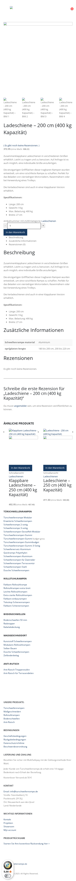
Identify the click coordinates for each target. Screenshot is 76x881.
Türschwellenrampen (14, 708)
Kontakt (7, 819)
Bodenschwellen (12, 718)
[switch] (8, 876)
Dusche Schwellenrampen (16, 570)
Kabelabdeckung (12, 627)
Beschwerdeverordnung (15, 746)
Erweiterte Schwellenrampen (18, 521)
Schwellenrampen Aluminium (18, 556)
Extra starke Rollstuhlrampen (18, 595)
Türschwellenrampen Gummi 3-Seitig (22, 545)
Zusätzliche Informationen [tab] (22, 240)
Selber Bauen (10, 648)
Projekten (8, 822)
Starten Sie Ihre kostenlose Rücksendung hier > (27, 843)
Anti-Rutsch (9, 722)
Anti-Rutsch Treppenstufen (17, 669)
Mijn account (10, 830)
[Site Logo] (32, 8)
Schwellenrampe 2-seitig (16, 524)
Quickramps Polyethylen (15, 552)
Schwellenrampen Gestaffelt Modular (22, 531)
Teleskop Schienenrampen (17, 602)
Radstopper (9, 623)
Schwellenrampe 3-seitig (16, 528)
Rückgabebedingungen (15, 739)
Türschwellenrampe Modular (18, 517)
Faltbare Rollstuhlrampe (15, 584)
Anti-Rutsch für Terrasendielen (19, 673)
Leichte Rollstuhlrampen (15, 591)
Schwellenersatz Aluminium (17, 549)
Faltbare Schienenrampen (16, 605)
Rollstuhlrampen (12, 715)
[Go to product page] (23, 447)
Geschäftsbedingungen (15, 736)
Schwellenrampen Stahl (15, 566)
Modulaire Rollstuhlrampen (17, 644)
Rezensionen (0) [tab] (17, 244)
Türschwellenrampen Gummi (18, 535)
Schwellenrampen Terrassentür (19, 563)
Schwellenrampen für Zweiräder (19, 559)
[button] (7, 8)
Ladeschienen (49, 221)
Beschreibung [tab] (16, 237)
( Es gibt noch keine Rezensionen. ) (21, 145)
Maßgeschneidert (12, 711)
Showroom (9, 826)
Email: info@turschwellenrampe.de (21, 791)
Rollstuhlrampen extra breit (17, 588)
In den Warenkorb (15, 232)
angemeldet (20, 405)
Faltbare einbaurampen (15, 598)
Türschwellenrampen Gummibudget (21, 542)
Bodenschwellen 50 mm (15, 619)
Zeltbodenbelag (11, 655)
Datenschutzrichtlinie (14, 743)
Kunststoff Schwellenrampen (18, 641)
